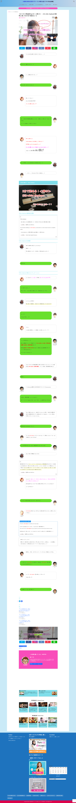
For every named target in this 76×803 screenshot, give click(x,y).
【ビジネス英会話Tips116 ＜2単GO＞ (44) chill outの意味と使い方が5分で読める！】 (24, 621)
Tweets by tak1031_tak (11, 740)
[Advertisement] (29, 680)
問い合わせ (55, 4)
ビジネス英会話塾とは (39, 4)
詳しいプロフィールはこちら (36, 663)
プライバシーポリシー (50, 795)
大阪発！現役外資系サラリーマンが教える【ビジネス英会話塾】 (36, 801)
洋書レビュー (43, 795)
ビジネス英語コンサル (23, 4)
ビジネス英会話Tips (22, 646)
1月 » (59, 774)
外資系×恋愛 (31, 4)
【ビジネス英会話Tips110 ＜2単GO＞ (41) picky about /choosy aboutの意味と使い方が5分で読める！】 (24, 609)
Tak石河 (53, 17)
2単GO (20, 648)
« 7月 (57, 774)
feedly (38, 634)
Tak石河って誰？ (48, 4)
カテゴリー (51, 777)
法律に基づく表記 (59, 795)
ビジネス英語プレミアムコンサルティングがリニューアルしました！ (38, 8)
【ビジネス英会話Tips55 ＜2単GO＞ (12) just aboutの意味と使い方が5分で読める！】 (24, 615)
